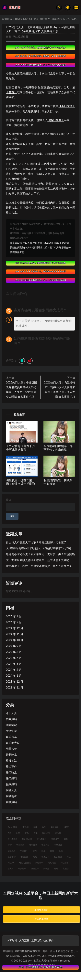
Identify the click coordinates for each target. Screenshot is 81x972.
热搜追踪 (11, 760)
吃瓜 (27, 833)
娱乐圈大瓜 (58, 19)
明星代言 (20, 845)
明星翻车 (24, 851)
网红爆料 (11, 802)
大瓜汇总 (11, 731)
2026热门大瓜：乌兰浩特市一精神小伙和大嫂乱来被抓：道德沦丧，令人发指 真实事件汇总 (59, 389)
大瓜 (36, 833)
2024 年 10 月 (14, 640)
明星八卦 (11, 749)
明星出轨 (58, 845)
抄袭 (10, 845)
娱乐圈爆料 (42, 839)
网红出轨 (39, 863)
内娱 (10, 833)
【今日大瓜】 (67, 106)
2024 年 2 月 (14, 670)
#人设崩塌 (12, 827)
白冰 (43, 851)
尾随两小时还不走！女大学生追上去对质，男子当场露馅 (40, 554)
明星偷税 (33, 845)
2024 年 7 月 (14, 658)
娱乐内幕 (11, 737)
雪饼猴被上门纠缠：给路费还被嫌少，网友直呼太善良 (39, 566)
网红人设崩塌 (25, 863)
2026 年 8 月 (14, 616)
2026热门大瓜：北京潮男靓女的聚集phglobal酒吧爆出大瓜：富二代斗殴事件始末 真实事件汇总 (40, 247)
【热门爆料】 (55, 120)
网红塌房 (52, 863)
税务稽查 (58, 857)
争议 (35, 827)
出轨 (18, 833)
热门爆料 (11, 778)
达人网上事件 (41, 919)
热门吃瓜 (11, 772)
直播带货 (12, 857)
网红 (69, 857)
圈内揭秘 (11, 725)
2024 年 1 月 (14, 675)
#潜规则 (25, 827)
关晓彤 (66, 827)
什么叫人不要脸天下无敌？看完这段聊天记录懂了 (36, 542)
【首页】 (11, 92)
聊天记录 (22, 869)
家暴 (66, 839)
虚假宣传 (35, 869)
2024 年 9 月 (14, 646)
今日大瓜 (11, 713)
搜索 (8, 500)
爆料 (35, 851)
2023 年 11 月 (14, 687)
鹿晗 (56, 869)
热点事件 (11, 766)
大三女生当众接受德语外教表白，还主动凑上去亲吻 (37, 560)
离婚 (35, 857)
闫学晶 (46, 869)
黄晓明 (66, 869)
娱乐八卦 (46, 833)
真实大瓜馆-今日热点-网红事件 (32, 19)
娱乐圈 (58, 833)
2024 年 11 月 (14, 634)
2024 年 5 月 (14, 664)
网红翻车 (64, 863)
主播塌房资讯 (41, 910)
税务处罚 (45, 857)
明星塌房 (12, 851)
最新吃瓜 (11, 754)
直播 (61, 851)
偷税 (44, 827)
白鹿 (52, 851)
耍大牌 (11, 869)
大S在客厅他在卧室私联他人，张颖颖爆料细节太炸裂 (38, 548)
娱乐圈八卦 (27, 839)
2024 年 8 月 (14, 652)
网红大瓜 (11, 790)
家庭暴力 (55, 839)
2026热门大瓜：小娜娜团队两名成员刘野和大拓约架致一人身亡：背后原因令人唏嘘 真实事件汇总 (21, 389)
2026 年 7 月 (14, 622)
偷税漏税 (54, 827)
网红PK (11, 863)
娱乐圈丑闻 (12, 839)
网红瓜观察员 (20, 37)
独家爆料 (11, 784)
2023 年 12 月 (14, 681)
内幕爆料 (11, 719)
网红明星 (11, 796)
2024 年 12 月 (14, 628)
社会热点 (24, 857)
